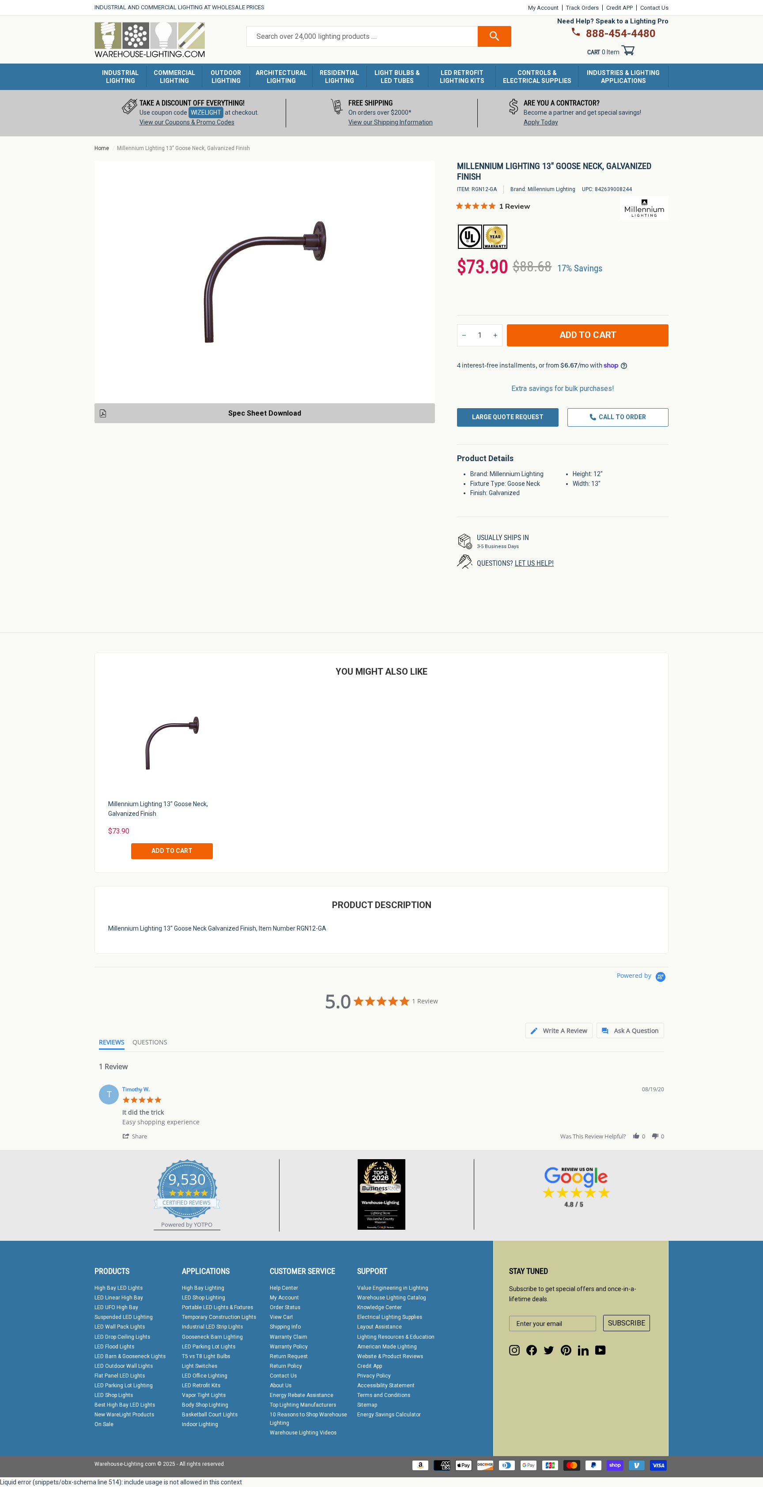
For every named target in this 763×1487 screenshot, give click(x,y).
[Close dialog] (501, 591)
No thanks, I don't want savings (381, 876)
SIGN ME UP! (381, 841)
